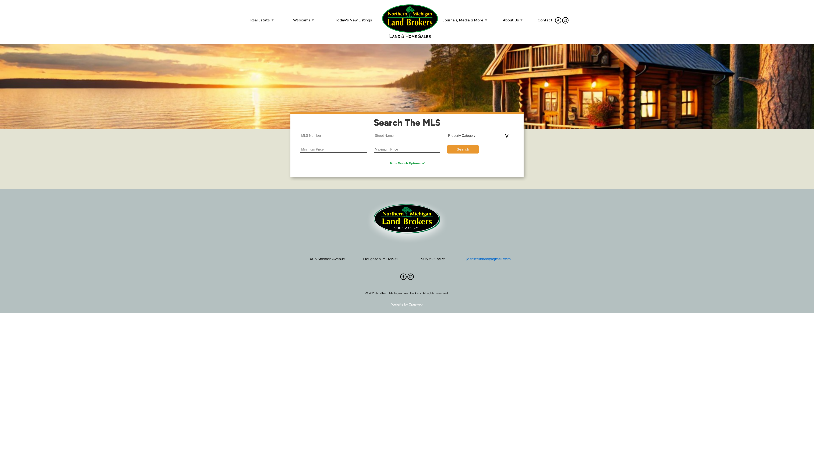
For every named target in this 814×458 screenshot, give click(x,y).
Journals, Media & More (465, 20)
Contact (545, 20)
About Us (513, 20)
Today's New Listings (353, 20)
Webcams (304, 20)
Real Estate (262, 20)
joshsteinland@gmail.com (488, 259)
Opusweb (416, 304)
